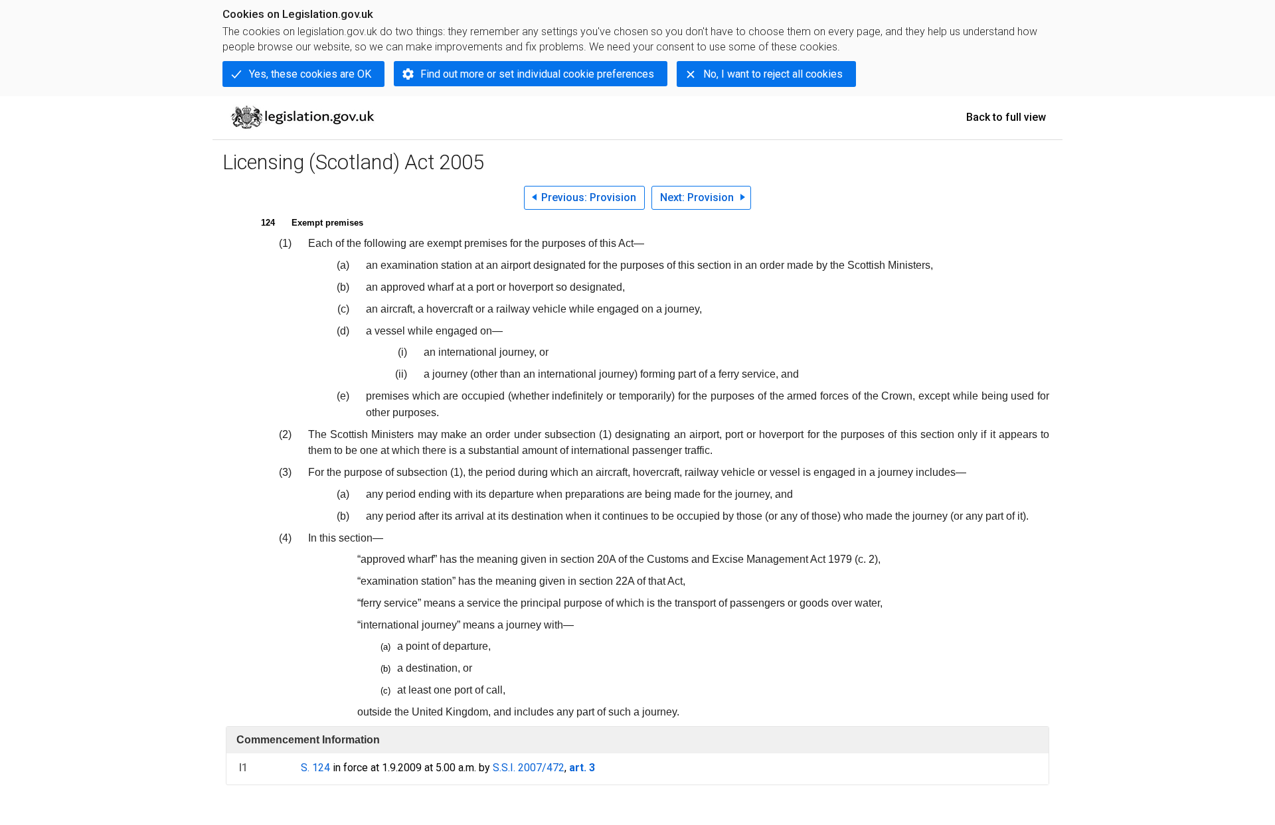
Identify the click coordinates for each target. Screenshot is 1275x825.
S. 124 (315, 767)
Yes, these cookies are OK (310, 74)
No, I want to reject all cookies (773, 74)
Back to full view (1006, 117)
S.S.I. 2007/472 (528, 767)
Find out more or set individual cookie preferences (537, 74)
